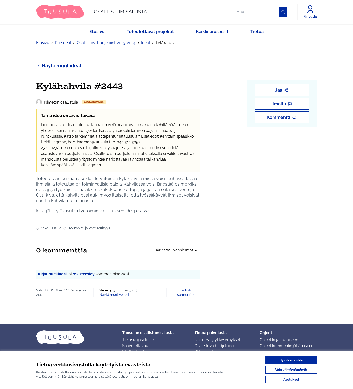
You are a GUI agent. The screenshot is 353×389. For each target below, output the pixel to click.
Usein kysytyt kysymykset (217, 339)
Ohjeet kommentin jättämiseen (286, 345)
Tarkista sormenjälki (186, 292)
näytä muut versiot (114, 294)
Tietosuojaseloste (138, 339)
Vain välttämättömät (291, 370)
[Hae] (283, 12)
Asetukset (291, 379)
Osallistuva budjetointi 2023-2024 (106, 43)
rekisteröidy (84, 274)
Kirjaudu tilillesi (52, 274)
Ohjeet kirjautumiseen (279, 339)
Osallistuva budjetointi (214, 345)
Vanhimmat (183, 250)
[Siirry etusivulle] (75, 337)
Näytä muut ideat (62, 66)
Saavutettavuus (136, 345)
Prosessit (63, 43)
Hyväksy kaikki (291, 360)
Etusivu (42, 43)
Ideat (145, 43)
